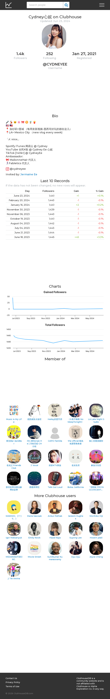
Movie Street (34, 557)
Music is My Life (13, 420)
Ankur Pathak (55, 516)
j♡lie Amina (14, 578)
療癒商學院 (34, 487)
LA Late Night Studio (96, 420)
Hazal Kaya (55, 537)
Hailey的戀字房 (55, 419)
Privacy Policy (13, 682)
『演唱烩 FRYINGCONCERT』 (96, 488)
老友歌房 (76, 465)
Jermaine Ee (28, 174)
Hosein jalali (96, 537)
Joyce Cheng (96, 557)
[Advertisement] (55, 93)
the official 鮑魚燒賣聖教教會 (75, 442)
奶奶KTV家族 (55, 465)
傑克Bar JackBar (14, 442)
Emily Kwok (34, 537)
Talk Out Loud (55, 487)
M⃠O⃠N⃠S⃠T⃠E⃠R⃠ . (14, 558)
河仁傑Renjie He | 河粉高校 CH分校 (34, 443)
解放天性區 (96, 465)
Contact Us (11, 678)
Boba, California (75, 487)
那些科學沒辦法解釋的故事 (14, 488)
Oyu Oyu (75, 557)
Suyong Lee (75, 537)
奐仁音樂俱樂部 (96, 441)
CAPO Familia (55, 441)
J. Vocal (34, 465)
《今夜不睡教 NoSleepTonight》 (76, 420)
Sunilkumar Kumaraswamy (54, 558)
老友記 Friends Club (14, 466)
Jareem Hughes (75, 517)
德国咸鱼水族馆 (34, 419)
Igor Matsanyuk (14, 537)
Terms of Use (12, 686)
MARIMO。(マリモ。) (14, 517)
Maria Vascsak (34, 516)
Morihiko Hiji (96, 516)
